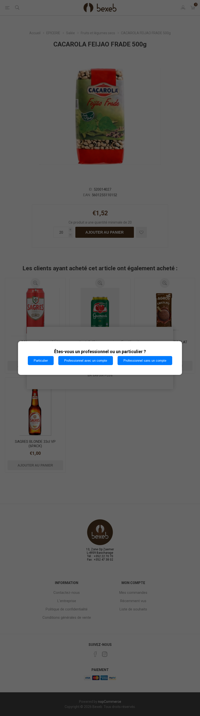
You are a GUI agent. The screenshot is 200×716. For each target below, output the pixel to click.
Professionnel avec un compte (85, 360)
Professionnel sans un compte (144, 360)
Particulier (41, 360)
